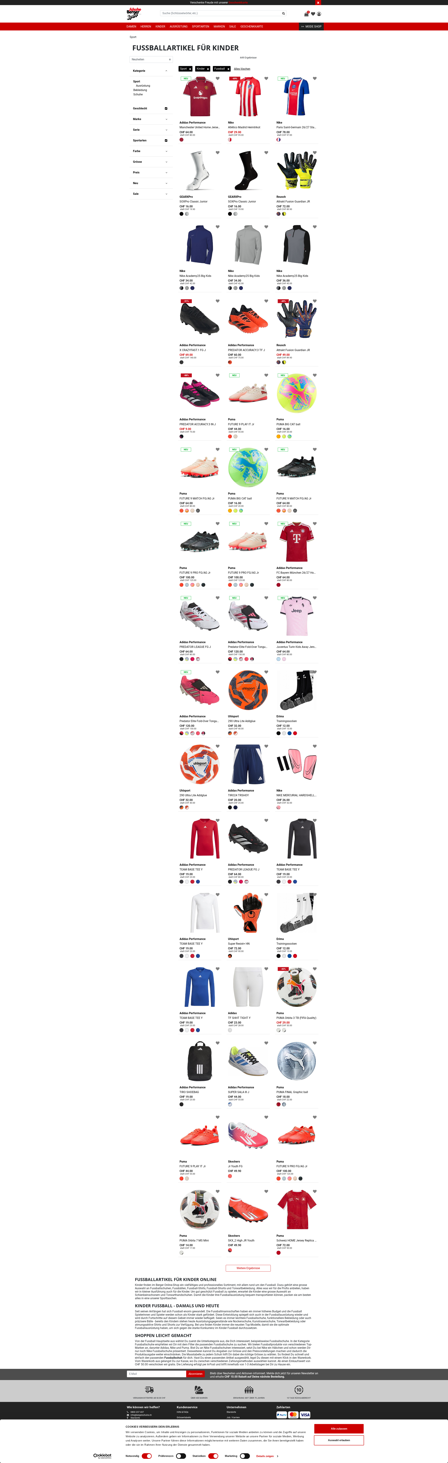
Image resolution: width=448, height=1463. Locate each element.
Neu (135, 183)
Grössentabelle (184, 1417)
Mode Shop (313, 26)
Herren (146, 26)
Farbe (136, 151)
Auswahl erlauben (339, 1440)
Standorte (135, 1418)
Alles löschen (242, 69)
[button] (319, 14)
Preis (136, 172)
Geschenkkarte (238, 2)
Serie (136, 129)
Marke (137, 119)
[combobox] (223, 13)
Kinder (160, 26)
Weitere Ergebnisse (248, 1268)
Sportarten (200, 26)
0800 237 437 (137, 1412)
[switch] (181, 1456)
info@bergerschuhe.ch (141, 1415)
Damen (131, 26)
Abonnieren (195, 1374)
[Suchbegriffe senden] (283, 13)
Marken (219, 26)
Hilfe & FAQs (182, 1412)
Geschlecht (140, 108)
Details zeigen (265, 1456)
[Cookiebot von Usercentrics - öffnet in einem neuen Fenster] (102, 1456)
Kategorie (139, 70)
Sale (232, 26)
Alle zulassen (339, 1428)
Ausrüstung (179, 26)
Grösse (137, 161)
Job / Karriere (233, 1417)
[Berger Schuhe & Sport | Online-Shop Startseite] (134, 14)
